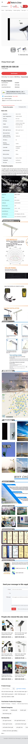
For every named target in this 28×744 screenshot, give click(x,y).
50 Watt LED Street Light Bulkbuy (10, 730)
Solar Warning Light (7, 713)
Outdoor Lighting (16, 10)
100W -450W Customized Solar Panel (9, 694)
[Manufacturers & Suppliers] (14, 2)
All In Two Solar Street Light (21, 691)
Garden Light (23, 710)
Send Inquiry (14, 73)
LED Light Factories (7, 720)
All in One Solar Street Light (7, 691)
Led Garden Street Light (8, 727)
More (2, 733)
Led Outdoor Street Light (20, 724)
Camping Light (14, 710)
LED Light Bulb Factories (19, 720)
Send (14, 609)
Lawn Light (5, 710)
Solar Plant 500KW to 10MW (7, 696)
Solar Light (24, 10)
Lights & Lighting (8, 10)
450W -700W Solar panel (20, 694)
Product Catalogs (22, 688)
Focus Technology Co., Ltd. (18, 738)
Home (2, 10)
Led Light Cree (19, 727)
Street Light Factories (7, 724)
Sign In (3, 100)
